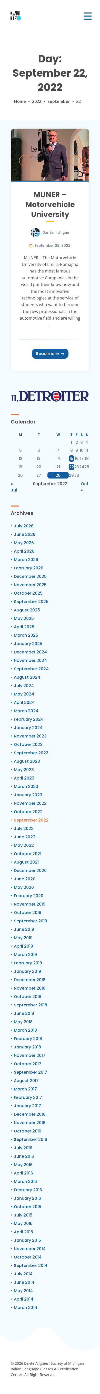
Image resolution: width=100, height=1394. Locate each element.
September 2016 (30, 1139)
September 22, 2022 (52, 245)
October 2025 (28, 593)
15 (71, 458)
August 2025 (27, 610)
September (58, 101)
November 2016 (29, 1123)
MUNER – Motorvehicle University (50, 205)
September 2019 (30, 921)
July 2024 (24, 686)
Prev (24, 160)
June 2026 (24, 534)
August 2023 (27, 761)
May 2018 (23, 1022)
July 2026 (24, 526)
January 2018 (27, 1047)
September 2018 (30, 1005)
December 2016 (29, 1114)
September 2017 (30, 1072)
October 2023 (28, 744)
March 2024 (26, 711)
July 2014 (23, 1274)
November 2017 (29, 1055)
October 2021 (27, 854)
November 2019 (29, 904)
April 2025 (24, 627)
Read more (47, 354)
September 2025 (31, 602)
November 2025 (30, 585)
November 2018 (29, 988)
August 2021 (26, 862)
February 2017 (28, 1097)
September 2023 (31, 753)
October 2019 (27, 912)
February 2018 (28, 1039)
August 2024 (27, 677)
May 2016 (23, 1165)
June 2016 (24, 1156)
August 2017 (26, 1081)
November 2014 (30, 1249)
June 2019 (24, 929)
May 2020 (24, 887)
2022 (36, 101)
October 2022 (28, 812)
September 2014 (30, 1265)
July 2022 (24, 828)
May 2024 (24, 694)
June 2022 (24, 837)
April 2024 (24, 702)
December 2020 (30, 870)
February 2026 (28, 568)
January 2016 (27, 1198)
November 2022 (30, 803)
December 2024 (30, 652)
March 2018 (25, 1030)
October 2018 (27, 997)
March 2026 (26, 560)
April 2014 (23, 1299)
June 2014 (24, 1282)
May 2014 (23, 1291)
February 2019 (28, 963)
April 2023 (24, 778)
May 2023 (24, 770)
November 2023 (30, 736)
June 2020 (24, 879)
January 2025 (28, 644)
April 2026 (24, 551)
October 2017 (27, 1064)
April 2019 (23, 946)
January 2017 (27, 1106)
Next (75, 160)
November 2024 (30, 660)
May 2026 (24, 543)
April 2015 (23, 1232)
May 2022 (24, 845)
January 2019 (27, 971)
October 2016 (27, 1131)
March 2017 (25, 1089)
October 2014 (28, 1257)
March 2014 (25, 1307)
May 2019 (23, 938)
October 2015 (27, 1207)
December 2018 (29, 980)
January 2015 (27, 1240)
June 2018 (24, 1013)
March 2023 (26, 786)
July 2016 (23, 1148)
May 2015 (23, 1223)
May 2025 (24, 618)
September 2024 (31, 669)
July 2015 (23, 1215)
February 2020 (28, 896)
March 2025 (26, 635)
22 (71, 467)
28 (58, 475)
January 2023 (28, 795)
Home (20, 101)
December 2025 (30, 576)
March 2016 (25, 1181)
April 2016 (23, 1173)
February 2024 (29, 719)
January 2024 (28, 728)
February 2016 (28, 1190)
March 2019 (25, 955)
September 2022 (31, 820)
